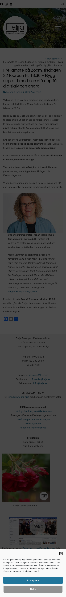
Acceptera (33, 580)
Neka (33, 589)
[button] (61, 553)
